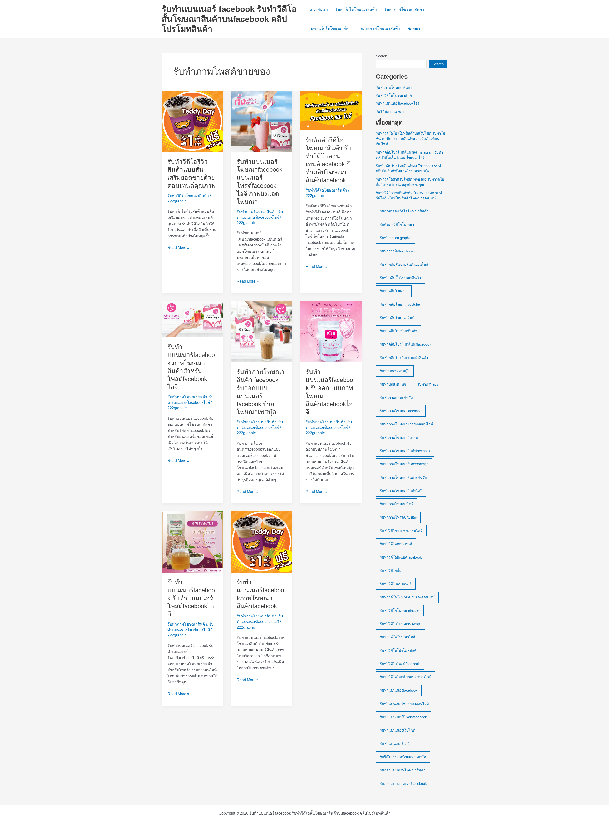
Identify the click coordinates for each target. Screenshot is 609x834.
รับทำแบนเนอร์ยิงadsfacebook (403, 717)
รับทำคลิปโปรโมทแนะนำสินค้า (404, 358)
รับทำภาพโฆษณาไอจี (396, 504)
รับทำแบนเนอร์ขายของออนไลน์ (404, 704)
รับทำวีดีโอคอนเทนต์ (396, 544)
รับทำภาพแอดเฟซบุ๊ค (396, 397)
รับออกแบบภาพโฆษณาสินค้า (402, 770)
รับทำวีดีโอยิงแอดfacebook (401, 557)
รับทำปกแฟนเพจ (393, 384)
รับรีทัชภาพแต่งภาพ (391, 111)
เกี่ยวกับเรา (319, 9)
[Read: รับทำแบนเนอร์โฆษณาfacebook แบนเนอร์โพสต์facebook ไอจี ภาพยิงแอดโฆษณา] (262, 121)
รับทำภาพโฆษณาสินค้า (404, 9)
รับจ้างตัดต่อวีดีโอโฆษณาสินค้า (404, 211)
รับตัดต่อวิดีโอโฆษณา (397, 224)
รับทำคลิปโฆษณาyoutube (400, 304)
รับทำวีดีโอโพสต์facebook (400, 664)
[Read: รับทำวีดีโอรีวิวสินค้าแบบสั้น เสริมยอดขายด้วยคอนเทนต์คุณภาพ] (192, 121)
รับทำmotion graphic (395, 238)
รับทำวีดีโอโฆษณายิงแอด (400, 610)
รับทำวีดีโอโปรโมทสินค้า (399, 650)
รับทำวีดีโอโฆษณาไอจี (397, 637)
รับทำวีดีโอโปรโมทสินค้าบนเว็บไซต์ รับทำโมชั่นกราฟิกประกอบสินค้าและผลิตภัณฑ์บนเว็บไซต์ (410, 138)
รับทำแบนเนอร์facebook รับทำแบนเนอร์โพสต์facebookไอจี (191, 598)
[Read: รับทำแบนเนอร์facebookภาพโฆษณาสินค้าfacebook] (262, 542)
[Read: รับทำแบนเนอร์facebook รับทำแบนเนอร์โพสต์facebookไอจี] (192, 542)
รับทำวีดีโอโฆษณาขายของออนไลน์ (407, 597)
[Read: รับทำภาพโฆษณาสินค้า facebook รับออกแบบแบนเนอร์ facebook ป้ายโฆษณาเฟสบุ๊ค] (262, 331)
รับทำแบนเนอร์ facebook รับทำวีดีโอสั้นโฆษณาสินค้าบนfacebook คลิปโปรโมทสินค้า (229, 19)
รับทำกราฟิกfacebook (396, 251)
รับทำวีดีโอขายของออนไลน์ (401, 531)
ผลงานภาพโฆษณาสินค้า (379, 28)
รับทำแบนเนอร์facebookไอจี (398, 103)
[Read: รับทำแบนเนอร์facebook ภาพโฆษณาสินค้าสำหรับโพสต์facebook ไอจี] (192, 319)
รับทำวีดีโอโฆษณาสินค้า (356, 9)
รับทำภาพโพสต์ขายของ (398, 517)
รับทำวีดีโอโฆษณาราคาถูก (400, 624)
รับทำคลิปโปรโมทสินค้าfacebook (405, 344)
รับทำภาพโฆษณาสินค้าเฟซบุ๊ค (403, 477)
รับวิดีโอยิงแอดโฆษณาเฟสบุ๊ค (403, 757)
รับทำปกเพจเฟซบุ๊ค (395, 371)
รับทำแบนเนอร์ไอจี (394, 744)
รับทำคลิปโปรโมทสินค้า (398, 331)
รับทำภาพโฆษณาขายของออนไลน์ (406, 424)
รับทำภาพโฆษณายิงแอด (399, 437)
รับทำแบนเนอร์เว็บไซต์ (397, 730)
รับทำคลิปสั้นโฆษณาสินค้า (400, 278)
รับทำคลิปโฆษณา (394, 291)
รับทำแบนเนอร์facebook (398, 690)
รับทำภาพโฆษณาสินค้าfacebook (405, 451)
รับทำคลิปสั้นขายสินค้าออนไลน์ (404, 264)
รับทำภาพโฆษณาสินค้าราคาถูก (404, 464)
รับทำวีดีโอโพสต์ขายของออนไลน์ (405, 677)
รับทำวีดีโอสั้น (390, 571)
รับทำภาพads (427, 384)
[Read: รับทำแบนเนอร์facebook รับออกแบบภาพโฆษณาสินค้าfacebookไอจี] (331, 331)
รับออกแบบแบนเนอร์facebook (403, 783)
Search (381, 56)
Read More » (178, 248)
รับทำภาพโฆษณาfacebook (401, 411)
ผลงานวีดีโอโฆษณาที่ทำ (330, 28)
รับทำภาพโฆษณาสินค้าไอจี (401, 491)
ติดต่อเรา (415, 28)
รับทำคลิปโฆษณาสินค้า (398, 318)
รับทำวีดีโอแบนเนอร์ (396, 584)
